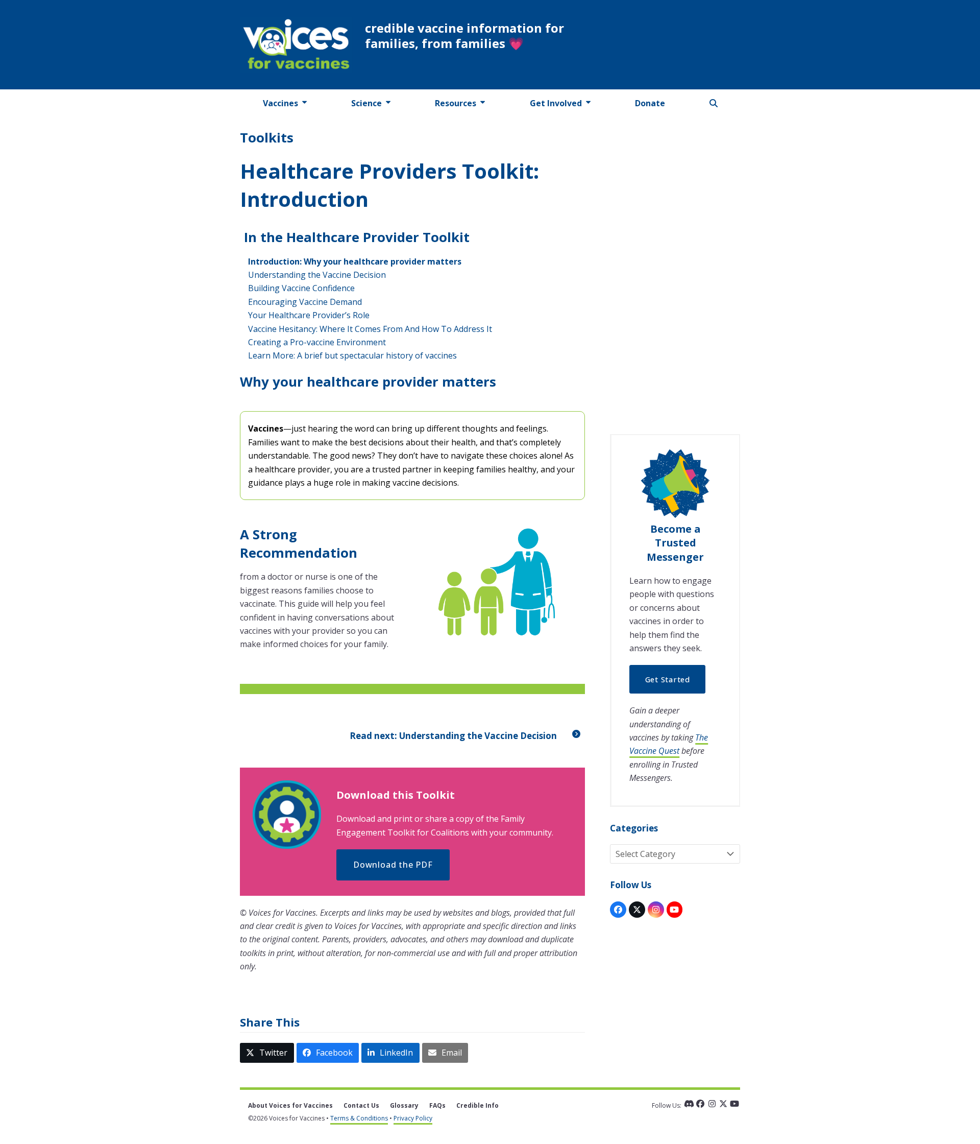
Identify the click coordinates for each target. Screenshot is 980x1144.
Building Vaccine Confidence (301, 288)
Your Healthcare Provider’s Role (309, 315)
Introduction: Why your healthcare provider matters (354, 261)
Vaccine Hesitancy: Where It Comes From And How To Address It (370, 329)
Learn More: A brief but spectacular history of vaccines (352, 355)
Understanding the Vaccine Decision (317, 274)
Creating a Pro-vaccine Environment (317, 342)
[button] (714, 103)
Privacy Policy (413, 1118)
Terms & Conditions (359, 1118)
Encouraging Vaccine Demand (305, 301)
